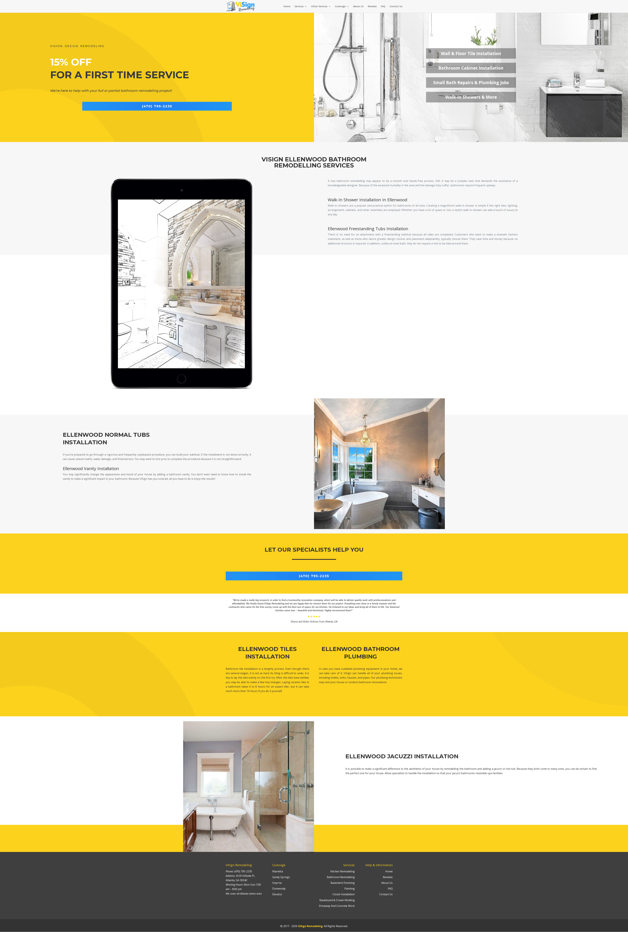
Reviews (372, 6)
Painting (349, 888)
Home (287, 6)
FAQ (383, 6)
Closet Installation (343, 894)
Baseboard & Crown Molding (337, 900)
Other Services (319, 6)
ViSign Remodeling (310, 926)
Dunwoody (279, 888)
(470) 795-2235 (157, 106)
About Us (358, 6)
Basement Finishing (343, 883)
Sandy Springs (281, 877)
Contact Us (396, 6)
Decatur (277, 894)
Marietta (277, 871)
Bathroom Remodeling (341, 877)
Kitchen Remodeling (342, 871)
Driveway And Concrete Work (337, 906)
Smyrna (277, 883)
